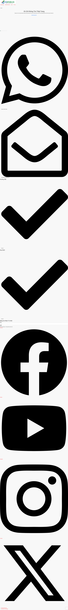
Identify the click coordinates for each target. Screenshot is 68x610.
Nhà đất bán (2, 4)
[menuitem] (0, 6)
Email (1, 322)
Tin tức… (15, 4)
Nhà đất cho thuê (7, 4)
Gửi (0, 325)
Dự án (12, 4)
